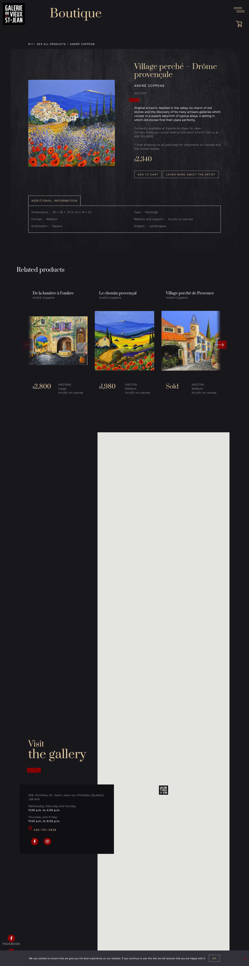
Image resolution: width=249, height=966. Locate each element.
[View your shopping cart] (240, 24)
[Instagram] (47, 841)
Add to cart (148, 174)
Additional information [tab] (54, 200)
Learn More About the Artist (190, 174)
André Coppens (82, 44)
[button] (28, 345)
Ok (214, 958)
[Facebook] (34, 841)
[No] (244, 958)
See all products (51, 44)
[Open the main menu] (239, 10)
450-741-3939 (45, 830)
